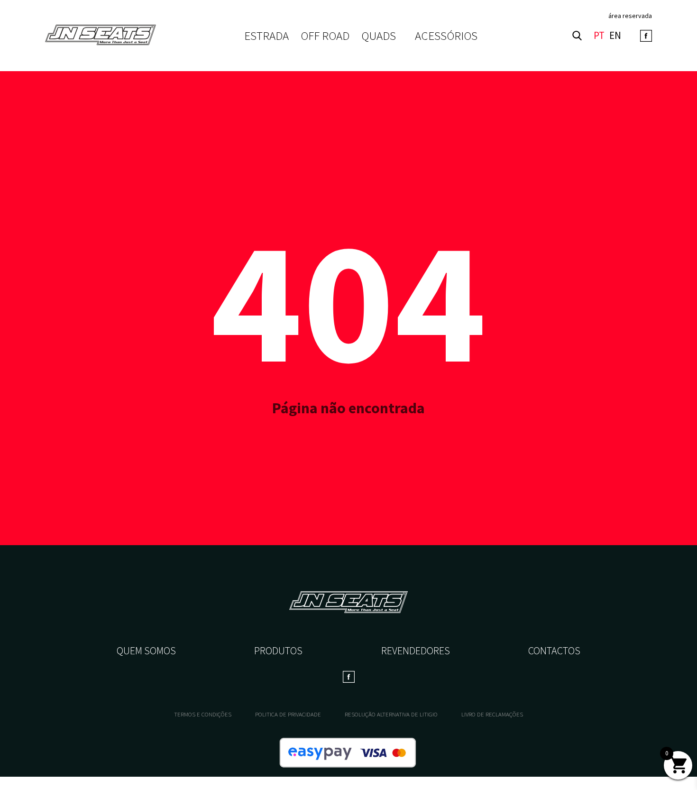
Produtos (278, 650)
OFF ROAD (325, 36)
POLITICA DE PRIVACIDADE (288, 714)
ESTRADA (266, 36)
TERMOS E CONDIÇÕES (202, 714)
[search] (577, 35)
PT (599, 36)
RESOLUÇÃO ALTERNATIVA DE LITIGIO (391, 714)
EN (615, 36)
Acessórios (446, 35)
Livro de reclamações (492, 714)
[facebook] (646, 36)
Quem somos (146, 650)
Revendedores (415, 650)
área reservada (630, 15)
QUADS (378, 36)
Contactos (554, 650)
